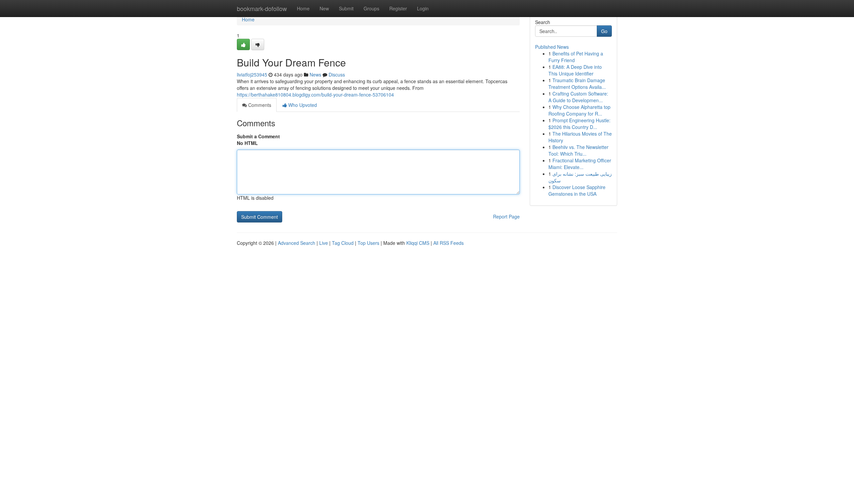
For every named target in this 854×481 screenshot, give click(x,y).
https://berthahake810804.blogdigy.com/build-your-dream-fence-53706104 (315, 94)
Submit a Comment (258, 136)
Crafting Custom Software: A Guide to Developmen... (578, 97)
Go (604, 31)
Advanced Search (296, 242)
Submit (346, 8)
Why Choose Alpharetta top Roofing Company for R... (579, 110)
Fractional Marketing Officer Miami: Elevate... (579, 163)
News (315, 74)
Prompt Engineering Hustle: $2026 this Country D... (579, 123)
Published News (552, 46)
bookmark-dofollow (262, 8)
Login (423, 8)
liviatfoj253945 (252, 74)
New (324, 8)
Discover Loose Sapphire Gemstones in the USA (576, 190)
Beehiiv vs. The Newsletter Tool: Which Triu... (578, 150)
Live (323, 242)
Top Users (368, 242)
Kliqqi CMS (417, 242)
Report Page (506, 216)
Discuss (337, 74)
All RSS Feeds (448, 242)
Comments (259, 105)
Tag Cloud (343, 242)
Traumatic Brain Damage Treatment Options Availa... (577, 83)
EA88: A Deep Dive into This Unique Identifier (575, 70)
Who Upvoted (302, 105)
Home (303, 8)
